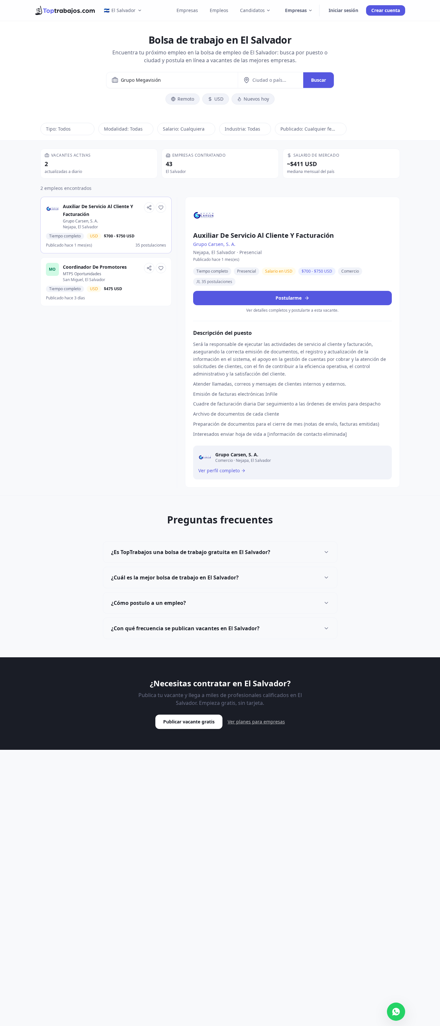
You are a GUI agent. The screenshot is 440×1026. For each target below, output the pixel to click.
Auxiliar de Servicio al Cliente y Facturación (263, 235)
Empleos (219, 10)
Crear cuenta (385, 10)
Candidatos (252, 10)
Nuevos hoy (256, 99)
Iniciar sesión (343, 10)
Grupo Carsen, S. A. (214, 244)
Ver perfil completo (219, 470)
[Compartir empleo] (149, 207)
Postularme (289, 298)
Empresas (187, 10)
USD (218, 99)
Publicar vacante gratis (189, 722)
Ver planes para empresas (256, 722)
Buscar (318, 80)
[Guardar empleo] (161, 207)
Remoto (185, 99)
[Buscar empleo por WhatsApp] (396, 1012)
